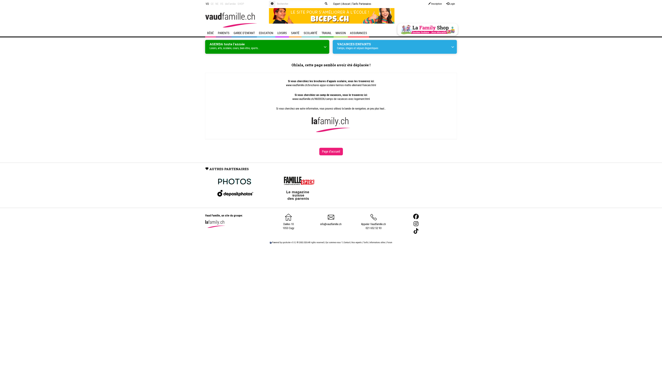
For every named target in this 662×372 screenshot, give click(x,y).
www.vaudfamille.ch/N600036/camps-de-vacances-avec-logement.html (331, 99)
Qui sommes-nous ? (333, 242)
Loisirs (282, 33)
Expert (336, 4)
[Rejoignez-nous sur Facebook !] (416, 216)
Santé (295, 33)
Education (266, 33)
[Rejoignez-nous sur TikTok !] (416, 231)
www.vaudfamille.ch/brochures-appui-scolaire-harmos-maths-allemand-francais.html (331, 85)
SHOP (241, 4)
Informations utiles (377, 242)
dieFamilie (230, 4)
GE (212, 4)
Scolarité (310, 33)
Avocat (346, 4)
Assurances (358, 33)
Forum (389, 242)
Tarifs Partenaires (361, 4)
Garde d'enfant (244, 33)
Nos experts (357, 242)
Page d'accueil (331, 151)
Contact (347, 242)
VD (207, 4)
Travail (327, 33)
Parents (223, 33)
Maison (341, 33)
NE (216, 4)
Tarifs (365, 242)
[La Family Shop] (427, 29)
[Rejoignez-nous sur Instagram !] (416, 223)
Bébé (210, 33)
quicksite (286, 242)
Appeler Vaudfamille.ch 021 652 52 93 (373, 226)
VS (221, 4)
